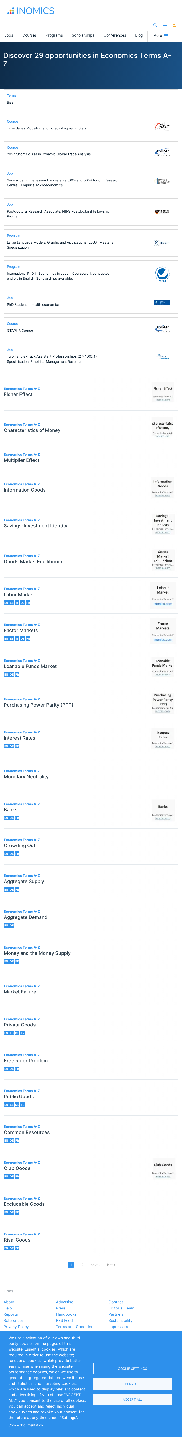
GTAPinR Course (20, 330)
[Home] (31, 10)
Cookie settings (132, 1369)
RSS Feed (64, 1321)
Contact (116, 1302)
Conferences (115, 35)
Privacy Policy (16, 1327)
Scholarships (83, 35)
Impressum (118, 1327)
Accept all (133, 1399)
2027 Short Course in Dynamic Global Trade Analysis (49, 154)
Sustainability (120, 1321)
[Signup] (174, 26)
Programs (54, 35)
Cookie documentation (26, 1425)
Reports (11, 1314)
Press (61, 1308)
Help (8, 1308)
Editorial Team (121, 1308)
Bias (10, 102)
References (13, 1321)
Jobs (9, 35)
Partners (116, 1314)
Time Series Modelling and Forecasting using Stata (47, 128)
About (9, 1302)
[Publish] (165, 26)
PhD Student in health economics (33, 305)
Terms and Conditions (75, 1327)
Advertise (64, 1302)
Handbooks (66, 1314)
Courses (29, 35)
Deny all (133, 1384)
